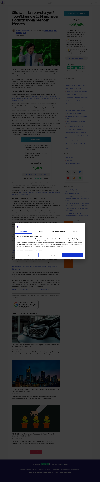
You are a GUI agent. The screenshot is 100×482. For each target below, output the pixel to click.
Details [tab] (41, 231)
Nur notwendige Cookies (27, 255)
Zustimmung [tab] (23, 231)
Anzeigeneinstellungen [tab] (58, 231)
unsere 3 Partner (26, 239)
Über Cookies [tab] (76, 231)
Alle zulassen (72, 255)
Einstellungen (49, 255)
